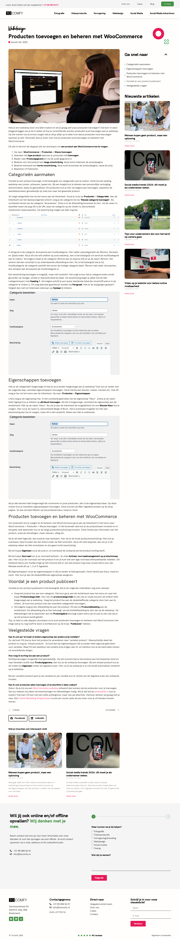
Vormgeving (99, 13)
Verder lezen (13, 796)
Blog (152, 4)
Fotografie (59, 13)
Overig (97, 848)
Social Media (136, 13)
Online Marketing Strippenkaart (35, 698)
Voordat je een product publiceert (143, 81)
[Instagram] (21, 919)
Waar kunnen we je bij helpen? (106, 827)
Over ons (126, 4)
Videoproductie (79, 13)
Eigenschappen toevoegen (139, 68)
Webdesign (117, 13)
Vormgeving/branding (105, 838)
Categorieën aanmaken (138, 64)
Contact (94, 914)
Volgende (99, 877)
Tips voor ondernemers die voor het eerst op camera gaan (147, 235)
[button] (17, 718)
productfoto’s (101, 691)
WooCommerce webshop (46, 688)
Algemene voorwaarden (161, 935)
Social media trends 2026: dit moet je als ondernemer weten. (89, 774)
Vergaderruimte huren (101, 904)
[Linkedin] (16, 919)
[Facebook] (11, 919)
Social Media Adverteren (162, 13)
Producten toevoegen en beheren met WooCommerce (145, 75)
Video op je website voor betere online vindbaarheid (146, 284)
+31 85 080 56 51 (50, 5)
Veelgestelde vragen (136, 85)
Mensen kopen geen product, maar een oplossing (29, 774)
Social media (100, 844)
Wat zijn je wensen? (101, 855)
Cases (140, 4)
